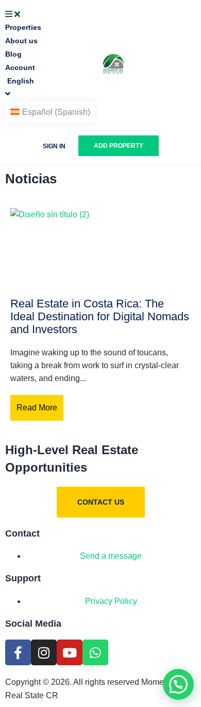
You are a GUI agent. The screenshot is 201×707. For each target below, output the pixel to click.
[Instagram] (44, 652)
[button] (178, 684)
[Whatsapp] (95, 652)
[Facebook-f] (18, 652)
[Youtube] (69, 652)
